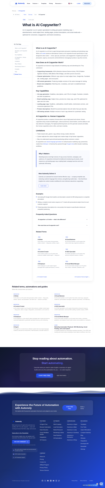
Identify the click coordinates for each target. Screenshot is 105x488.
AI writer (43, 53)
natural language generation (54, 141)
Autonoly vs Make (72, 427)
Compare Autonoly (86, 432)
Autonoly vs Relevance (70, 436)
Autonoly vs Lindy (72, 429)
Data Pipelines (57, 435)
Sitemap (83, 449)
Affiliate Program (44, 464)
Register (87, 3)
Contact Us (43, 462)
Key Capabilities (18, 54)
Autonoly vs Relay (72, 440)
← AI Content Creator (41, 276)
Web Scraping (57, 424)
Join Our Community (20, 441)
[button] (63, 219)
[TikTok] (59, 481)
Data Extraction (44, 429)
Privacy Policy (44, 467)
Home (28, 3)
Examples (17, 69)
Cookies (91, 480)
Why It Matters (18, 63)
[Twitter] (45, 481)
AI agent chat (70, 144)
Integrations (43, 437)
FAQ (16, 71)
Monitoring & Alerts (58, 432)
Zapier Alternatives (86, 429)
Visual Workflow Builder (44, 433)
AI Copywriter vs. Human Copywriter (20, 58)
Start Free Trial (45, 375)
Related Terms (18, 74)
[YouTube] (53, 481)
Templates (44, 3)
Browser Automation (45, 427)
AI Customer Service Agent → (82, 276)
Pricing (51, 3)
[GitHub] (42, 481)
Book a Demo (82, 407)
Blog (82, 435)
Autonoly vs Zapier (72, 424)
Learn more (43, 185)
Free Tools (83, 427)
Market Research (58, 429)
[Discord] (48, 481)
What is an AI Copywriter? (20, 48)
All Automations (57, 438)
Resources (58, 3)
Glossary (30, 14)
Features (35, 3)
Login (78, 3)
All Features (43, 440)
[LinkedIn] (51, 481)
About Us (42, 456)
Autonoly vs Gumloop (73, 432)
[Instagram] (56, 481)
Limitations (17, 61)
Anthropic (45, 144)
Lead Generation (58, 427)
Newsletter (83, 446)
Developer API (84, 443)
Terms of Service (44, 470)
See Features (61, 375)
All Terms (17, 14)
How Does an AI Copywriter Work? (21, 51)
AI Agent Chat (43, 424)
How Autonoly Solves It (20, 66)
